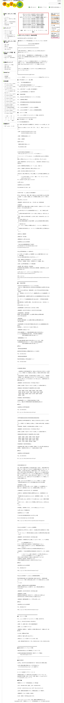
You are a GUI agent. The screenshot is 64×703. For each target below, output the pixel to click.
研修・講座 (7, 44)
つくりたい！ (7, 17)
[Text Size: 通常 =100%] (59, 0)
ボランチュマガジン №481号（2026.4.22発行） (33, 14)
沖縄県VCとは (7, 77)
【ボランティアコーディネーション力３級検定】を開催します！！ (33, 17)
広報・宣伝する (8, 49)
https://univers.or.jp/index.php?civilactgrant (34, 520)
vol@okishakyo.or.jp (27, 688)
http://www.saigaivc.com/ (26, 654)
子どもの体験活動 (8, 56)
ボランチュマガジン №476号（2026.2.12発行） (33, 23)
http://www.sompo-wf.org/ (30, 412)
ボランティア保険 (8, 33)
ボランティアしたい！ (9, 30)
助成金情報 (7, 24)
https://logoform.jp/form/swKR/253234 (26, 273)
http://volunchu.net (39, 688)
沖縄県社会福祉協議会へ (55, 7)
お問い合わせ (33, 7)
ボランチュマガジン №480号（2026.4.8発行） (33, 15)
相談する (6, 46)
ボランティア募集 (8, 31)
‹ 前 (24, 30)
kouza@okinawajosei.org (23, 247)
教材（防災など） (8, 67)
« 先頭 (21, 30)
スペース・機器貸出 (8, 47)
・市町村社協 (53, 28)
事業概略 (6, 76)
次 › (46, 30)
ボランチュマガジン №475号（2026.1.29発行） (33, 26)
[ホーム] (13, 4)
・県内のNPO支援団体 (55, 27)
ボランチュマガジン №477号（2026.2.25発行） (33, 21)
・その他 (52, 30)
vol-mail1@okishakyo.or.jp (24, 666)
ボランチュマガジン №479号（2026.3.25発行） (33, 18)
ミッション (7, 74)
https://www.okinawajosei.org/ (31, 570)
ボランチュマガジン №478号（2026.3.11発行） (33, 20)
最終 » (33, 31)
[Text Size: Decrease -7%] (60, 0)
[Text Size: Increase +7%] (57, 0)
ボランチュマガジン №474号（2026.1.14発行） (33, 27)
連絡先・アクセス (43, 7)
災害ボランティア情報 (9, 64)
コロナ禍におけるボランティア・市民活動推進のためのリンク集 (10, 36)
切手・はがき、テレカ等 (9, 126)
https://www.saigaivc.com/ (27, 64)
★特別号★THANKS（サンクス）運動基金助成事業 (33, 24)
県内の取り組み (8, 69)
